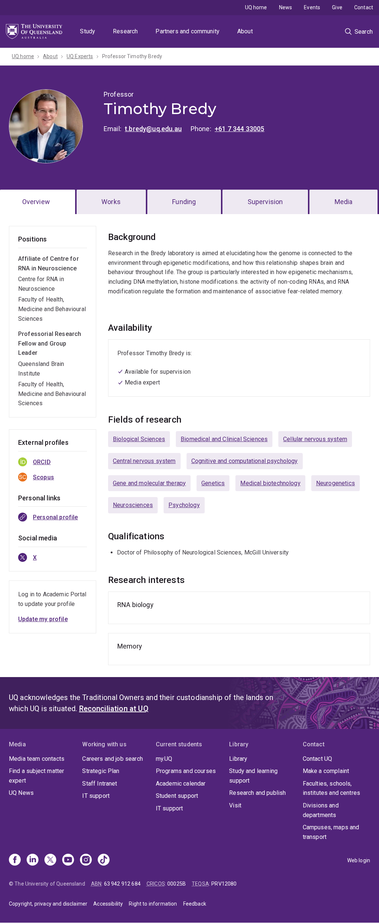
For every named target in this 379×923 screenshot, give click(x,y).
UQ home (256, 7)
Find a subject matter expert (36, 775)
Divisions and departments (321, 810)
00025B (176, 884)
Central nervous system (144, 460)
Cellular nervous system (315, 439)
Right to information (153, 904)
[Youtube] (68, 860)
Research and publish (257, 792)
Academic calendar (181, 783)
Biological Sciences (139, 439)
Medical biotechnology (270, 483)
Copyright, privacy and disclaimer (48, 904)
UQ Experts (80, 56)
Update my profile (43, 619)
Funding (184, 202)
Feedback (194, 904)
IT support (96, 795)
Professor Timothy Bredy (132, 56)
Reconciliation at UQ (113, 708)
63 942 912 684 (122, 884)
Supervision (265, 202)
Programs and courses (186, 770)
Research (125, 31)
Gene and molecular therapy (149, 483)
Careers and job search (112, 758)
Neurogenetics (335, 483)
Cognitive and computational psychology (244, 460)
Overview (36, 202)
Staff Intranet (99, 783)
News (285, 7)
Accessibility (108, 904)
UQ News (21, 792)
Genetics (213, 483)
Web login (358, 860)
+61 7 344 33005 (239, 129)
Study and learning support (253, 775)
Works (111, 202)
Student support (177, 795)
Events (312, 7)
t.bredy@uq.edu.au (153, 129)
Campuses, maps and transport (331, 832)
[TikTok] (104, 860)
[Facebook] (15, 860)
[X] (50, 860)
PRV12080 (224, 884)
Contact (363, 7)
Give (337, 7)
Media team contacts (36, 758)
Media (344, 202)
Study (87, 31)
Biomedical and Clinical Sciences (224, 439)
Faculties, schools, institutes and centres (331, 788)
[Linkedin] (32, 860)
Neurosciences (133, 505)
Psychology (184, 505)
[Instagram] (86, 860)
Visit (235, 805)
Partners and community (187, 31)
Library (238, 758)
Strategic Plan (100, 770)
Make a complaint (326, 770)
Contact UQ (317, 758)
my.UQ (164, 758)
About (245, 31)
